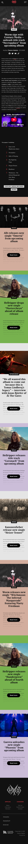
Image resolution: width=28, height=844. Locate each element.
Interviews (14, 374)
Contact (20, 808)
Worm (14, 58)
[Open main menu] (25, 2)
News (14, 29)
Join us (20, 805)
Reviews (7, 808)
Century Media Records (14, 186)
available (18, 107)
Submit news (20, 807)
